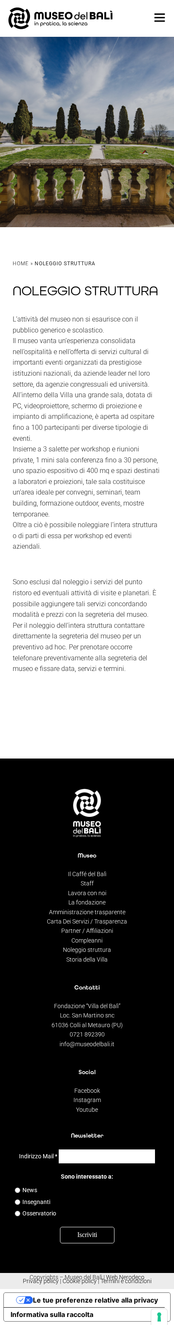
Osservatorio (39, 1213)
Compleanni (87, 940)
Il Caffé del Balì (87, 874)
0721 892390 (87, 1034)
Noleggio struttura (87, 949)
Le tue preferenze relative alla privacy (95, 1300)
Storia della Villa (87, 959)
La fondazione (87, 902)
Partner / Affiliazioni (87, 930)
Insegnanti (36, 1202)
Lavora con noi (87, 893)
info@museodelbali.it (87, 1044)
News (29, 1190)
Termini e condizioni (126, 1281)
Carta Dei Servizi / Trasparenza (87, 921)
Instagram (87, 1100)
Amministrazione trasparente (87, 912)
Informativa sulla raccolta (52, 1314)
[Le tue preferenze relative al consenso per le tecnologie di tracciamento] (159, 1317)
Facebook (87, 1090)
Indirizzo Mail (38, 1156)
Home (21, 264)
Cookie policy (80, 1281)
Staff (87, 883)
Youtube (87, 1109)
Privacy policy (41, 1281)
